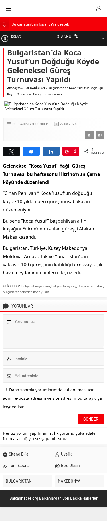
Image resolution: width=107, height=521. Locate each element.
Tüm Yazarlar (20, 465)
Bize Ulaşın (70, 465)
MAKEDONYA (69, 481)
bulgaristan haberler (17, 292)
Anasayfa (14, 88)
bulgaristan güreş (63, 286)
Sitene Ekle (19, 454)
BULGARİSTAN (34, 88)
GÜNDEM (42, 124)
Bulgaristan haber (90, 286)
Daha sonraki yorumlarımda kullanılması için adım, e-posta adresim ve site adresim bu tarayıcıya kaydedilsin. (52, 398)
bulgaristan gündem (35, 286)
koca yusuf (41, 292)
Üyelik (66, 454)
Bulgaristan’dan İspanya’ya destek (40, 24)
